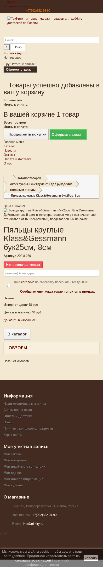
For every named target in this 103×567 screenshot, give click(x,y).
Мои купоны (13, 485)
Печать (9, 298)
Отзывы (9, 155)
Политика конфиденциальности (28, 428)
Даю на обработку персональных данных (51, 282)
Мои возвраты (15, 460)
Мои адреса (13, 473)
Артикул (10, 256)
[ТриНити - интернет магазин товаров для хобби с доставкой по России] (51, 27)
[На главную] (8, 178)
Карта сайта (13, 435)
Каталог (9, 146)
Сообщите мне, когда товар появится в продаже (57, 291)
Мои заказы (13, 454)
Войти (11, 2)
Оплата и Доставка (17, 159)
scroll (3, 533)
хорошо (91, 558)
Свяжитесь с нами (17, 6)
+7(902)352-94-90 (38, 10)
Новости (10, 150)
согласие (27, 282)
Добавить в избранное (20, 320)
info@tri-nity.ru (33, 524)
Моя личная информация (23, 479)
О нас (8, 163)
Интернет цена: (15, 304)
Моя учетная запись (26, 446)
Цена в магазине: (17, 312)
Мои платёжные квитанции (24, 466)
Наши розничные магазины (25, 403)
